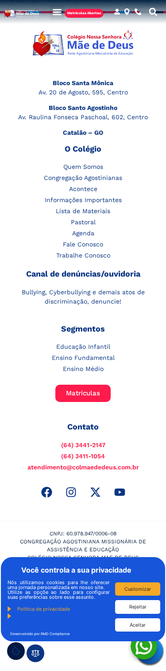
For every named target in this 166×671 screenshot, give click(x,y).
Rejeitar (138, 607)
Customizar (137, 589)
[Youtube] (119, 492)
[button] (57, 12)
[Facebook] (46, 492)
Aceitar (138, 625)
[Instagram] (71, 492)
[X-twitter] (95, 492)
